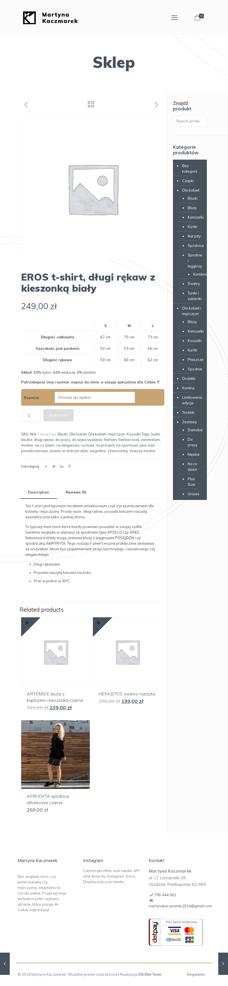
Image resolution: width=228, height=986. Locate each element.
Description (38, 492)
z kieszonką (117, 451)
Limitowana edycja (192, 400)
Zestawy (189, 422)
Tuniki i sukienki (194, 296)
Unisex (193, 494)
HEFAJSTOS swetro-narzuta (126, 694)
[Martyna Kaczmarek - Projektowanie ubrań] (50, 17)
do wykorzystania (87, 439)
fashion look (128, 439)
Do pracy (192, 442)
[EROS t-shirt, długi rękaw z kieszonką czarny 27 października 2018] (5, 964)
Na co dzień (192, 467)
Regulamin (196, 974)
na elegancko (68, 445)
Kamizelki (194, 217)
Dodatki (188, 378)
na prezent (105, 445)
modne (27, 445)
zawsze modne (142, 451)
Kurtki (192, 226)
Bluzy (192, 207)
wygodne (98, 451)
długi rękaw (44, 439)
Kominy (188, 388)
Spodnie (194, 369)
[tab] (38, 492)
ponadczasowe (34, 451)
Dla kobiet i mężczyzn (106, 434)
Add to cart (58, 415)
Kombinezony (196, 274)
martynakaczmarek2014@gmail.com (180, 906)
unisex (55, 451)
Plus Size (191, 482)
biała (155, 434)
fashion (110, 439)
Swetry (194, 283)
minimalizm (150, 439)
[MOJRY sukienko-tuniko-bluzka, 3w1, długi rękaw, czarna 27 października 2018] (223, 964)
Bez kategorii (189, 168)
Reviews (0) (76, 492)
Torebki (188, 412)
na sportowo (127, 445)
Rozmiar (31, 397)
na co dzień (44, 445)
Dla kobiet (78, 434)
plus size (147, 445)
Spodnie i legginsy (194, 260)
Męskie (194, 454)
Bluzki (63, 434)
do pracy (62, 439)
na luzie (87, 445)
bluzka (26, 439)
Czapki (188, 181)
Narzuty (194, 236)
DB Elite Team (150, 974)
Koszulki (134, 434)
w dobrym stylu (75, 451)
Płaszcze (194, 359)
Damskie (194, 430)
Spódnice (194, 245)
